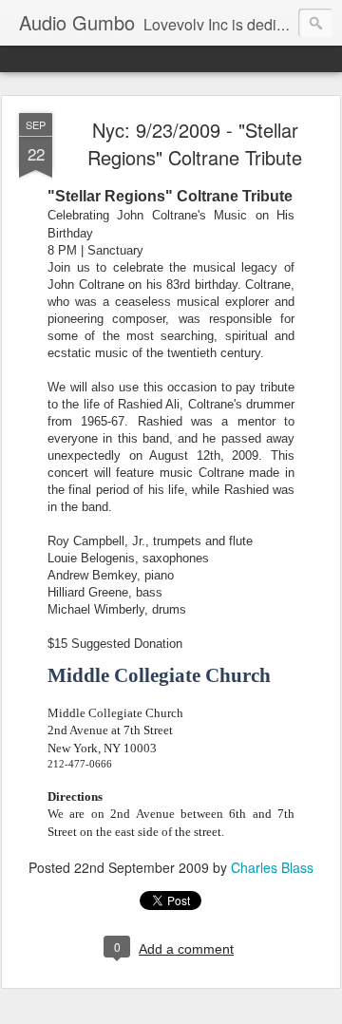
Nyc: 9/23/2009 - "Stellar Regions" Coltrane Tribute (194, 143)
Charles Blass (272, 867)
